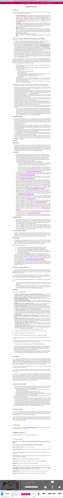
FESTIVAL (37, 2)
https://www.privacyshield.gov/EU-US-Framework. (37, 188)
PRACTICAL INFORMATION (46, 2)
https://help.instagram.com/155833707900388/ (27, 175)
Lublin (24, 2)
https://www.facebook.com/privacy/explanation (34, 171)
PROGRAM (29, 2)
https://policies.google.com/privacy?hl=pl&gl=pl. (26, 194)
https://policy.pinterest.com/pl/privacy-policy (27, 178)
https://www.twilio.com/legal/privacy (34, 213)
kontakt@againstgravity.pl (20, 20)
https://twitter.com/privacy (31, 198)
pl (59, 2)
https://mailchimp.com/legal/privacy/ (40, 202)
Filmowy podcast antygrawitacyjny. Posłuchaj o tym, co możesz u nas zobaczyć (31, 0)
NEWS (33, 2)
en (57, 2)
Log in (54, 2)
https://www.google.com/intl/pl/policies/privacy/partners (35, 259)
